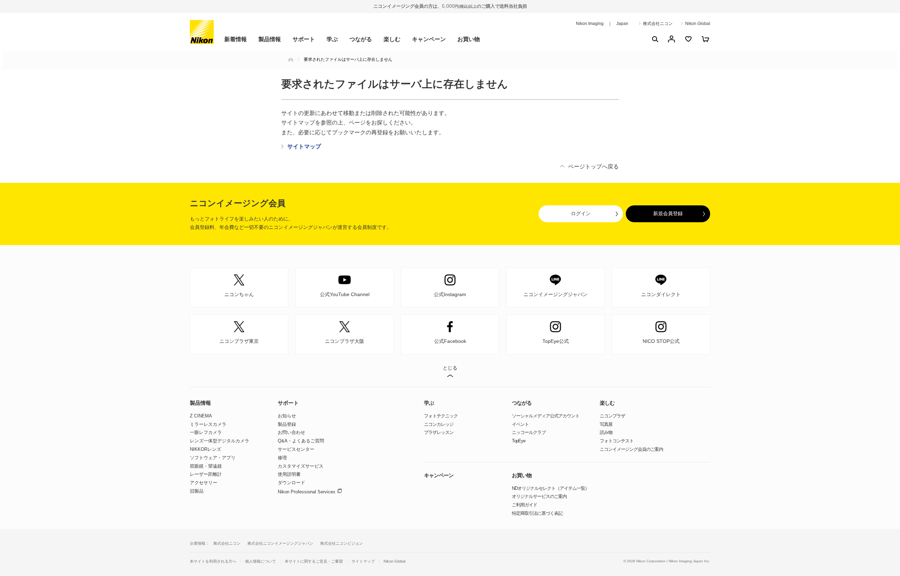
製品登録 (287, 424)
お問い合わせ (291, 432)
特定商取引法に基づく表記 (537, 513)
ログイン (581, 213)
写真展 (606, 424)
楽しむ (392, 39)
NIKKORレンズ (205, 449)
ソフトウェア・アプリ (213, 457)
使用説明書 (289, 474)
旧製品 (197, 491)
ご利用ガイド (524, 504)
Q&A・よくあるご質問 (301, 440)
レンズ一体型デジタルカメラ (219, 440)
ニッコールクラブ (529, 432)
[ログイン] (671, 39)
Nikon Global (697, 23)
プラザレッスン (439, 432)
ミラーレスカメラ (208, 424)
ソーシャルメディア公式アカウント (545, 415)
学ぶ (332, 39)
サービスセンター (296, 449)
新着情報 (235, 39)
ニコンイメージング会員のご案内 (631, 449)
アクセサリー (203, 482)
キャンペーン (429, 39)
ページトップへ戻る (593, 166)
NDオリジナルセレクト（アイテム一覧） (550, 488)
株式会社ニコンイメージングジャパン (280, 543)
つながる (360, 39)
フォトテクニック (441, 415)
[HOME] (290, 59)
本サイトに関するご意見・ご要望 (314, 561)
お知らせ (287, 415)
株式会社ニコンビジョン (341, 543)
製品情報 (269, 39)
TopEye (518, 440)
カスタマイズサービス (300, 466)
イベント (520, 424)
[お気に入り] (688, 39)
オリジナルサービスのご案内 (539, 496)
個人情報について (260, 561)
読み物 (606, 432)
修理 (282, 457)
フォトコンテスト (617, 440)
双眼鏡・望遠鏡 (206, 466)
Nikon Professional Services (306, 491)
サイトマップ (363, 561)
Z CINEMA (201, 415)
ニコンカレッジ (439, 424)
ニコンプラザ (612, 415)
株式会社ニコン (658, 23)
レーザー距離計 (206, 474)
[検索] (655, 39)
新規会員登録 (668, 213)
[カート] (705, 39)
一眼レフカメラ (206, 432)
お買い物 (468, 39)
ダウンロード (291, 482)
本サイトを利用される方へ (213, 561)
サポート (303, 39)
